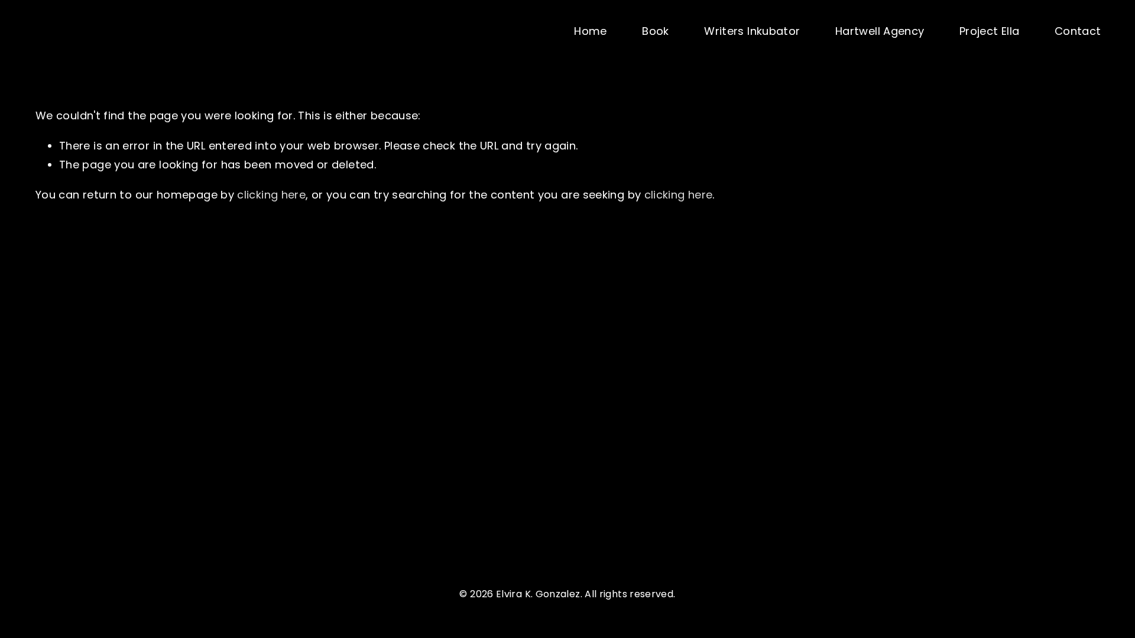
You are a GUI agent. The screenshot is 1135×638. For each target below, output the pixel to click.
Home (590, 31)
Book (655, 31)
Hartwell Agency (879, 31)
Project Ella (989, 31)
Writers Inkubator (752, 31)
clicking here (271, 194)
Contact (1078, 31)
